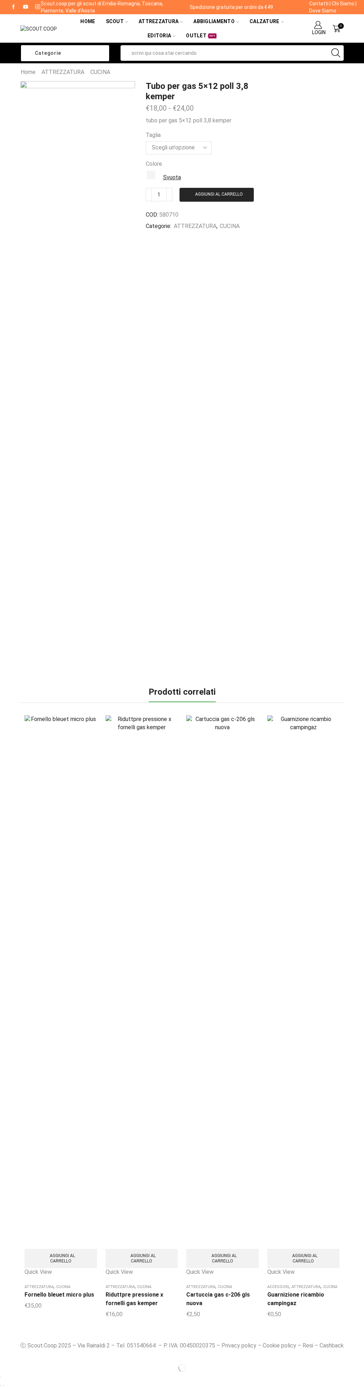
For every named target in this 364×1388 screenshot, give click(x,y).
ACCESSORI (278, 1286)
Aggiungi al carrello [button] (62, 1258)
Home (87, 21)
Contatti (318, 3)
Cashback (332, 1345)
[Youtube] (25, 7)
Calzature (264, 21)
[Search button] (335, 53)
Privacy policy (238, 1345)
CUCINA (100, 72)
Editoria (159, 35)
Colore (154, 163)
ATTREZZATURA (63, 72)
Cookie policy (279, 1345)
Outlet (200, 35)
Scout (115, 21)
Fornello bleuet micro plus (59, 1294)
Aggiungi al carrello (219, 194)
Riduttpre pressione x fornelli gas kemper (134, 1299)
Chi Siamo (343, 3)
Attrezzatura (158, 21)
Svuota (172, 177)
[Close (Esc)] (0, 1377)
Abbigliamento (214, 21)
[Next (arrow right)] (3, 1385)
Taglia (153, 135)
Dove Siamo (322, 11)
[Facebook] (13, 7)
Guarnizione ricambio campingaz (295, 1299)
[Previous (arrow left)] (0, 1385)
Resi (308, 1345)
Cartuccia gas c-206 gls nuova (218, 1299)
